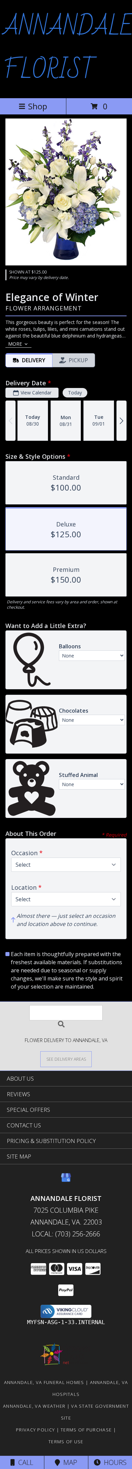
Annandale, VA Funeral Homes (44, 1382)
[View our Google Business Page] (66, 1181)
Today (75, 392)
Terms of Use (66, 1442)
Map (68, 1462)
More (15, 344)
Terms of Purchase (86, 1430)
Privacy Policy (35, 1430)
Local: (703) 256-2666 (66, 1233)
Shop (37, 106)
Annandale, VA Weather (34, 1406)
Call (24, 1462)
